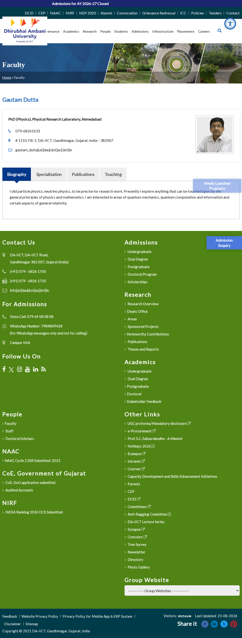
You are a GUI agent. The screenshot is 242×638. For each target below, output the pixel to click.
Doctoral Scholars (19, 438)
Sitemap (32, 624)
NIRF (70, 13)
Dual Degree (137, 259)
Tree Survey (137, 544)
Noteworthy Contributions (148, 334)
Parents (133, 484)
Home (6, 77)
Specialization (49, 174)
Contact (233, 13)
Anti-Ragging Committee (147, 514)
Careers (204, 31)
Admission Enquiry (224, 242)
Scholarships (137, 282)
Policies (197, 13)
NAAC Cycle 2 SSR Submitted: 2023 (32, 460)
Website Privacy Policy (40, 616)
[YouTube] (27, 369)
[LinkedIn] (35, 369)
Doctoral (134, 394)
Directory (135, 559)
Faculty (11, 423)
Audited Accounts (19, 490)
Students (121, 31)
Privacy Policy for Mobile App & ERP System (97, 616)
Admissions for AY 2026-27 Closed (68, 3)
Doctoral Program (142, 274)
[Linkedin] (214, 623)
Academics (71, 31)
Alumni (106, 13)
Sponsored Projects (143, 326)
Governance (50, 31)
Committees (137, 506)
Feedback (9, 616)
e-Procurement (139, 431)
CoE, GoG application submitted (30, 482)
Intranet (134, 461)
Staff (9, 431)
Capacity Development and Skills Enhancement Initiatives (172, 476)
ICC (183, 13)
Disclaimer (12, 624)
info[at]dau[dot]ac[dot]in (29, 290)
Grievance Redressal (158, 13)
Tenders (215, 13)
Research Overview (142, 304)
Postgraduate (138, 267)
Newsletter (136, 552)
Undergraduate (139, 251)
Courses (134, 469)
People (105, 31)
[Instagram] (19, 369)
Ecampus (134, 453)
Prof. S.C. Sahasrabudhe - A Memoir (155, 438)
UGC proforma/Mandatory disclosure (157, 423)
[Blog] (43, 369)
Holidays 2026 (139, 446)
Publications (83, 174)
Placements (185, 31)
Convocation (127, 13)
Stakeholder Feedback (144, 401)
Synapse (134, 529)
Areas (132, 319)
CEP (41, 13)
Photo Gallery (138, 567)
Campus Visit (20, 342)
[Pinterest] (233, 623)
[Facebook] (4, 369)
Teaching (113, 174)
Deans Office (137, 311)
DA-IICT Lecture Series (145, 522)
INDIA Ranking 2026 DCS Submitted (34, 512)
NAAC (55, 13)
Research (90, 31)
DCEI (29, 13)
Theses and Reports (143, 349)
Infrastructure (162, 31)
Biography (16, 174)
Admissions (140, 31)
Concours (135, 537)
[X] (11, 369)
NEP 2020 (87, 13)
